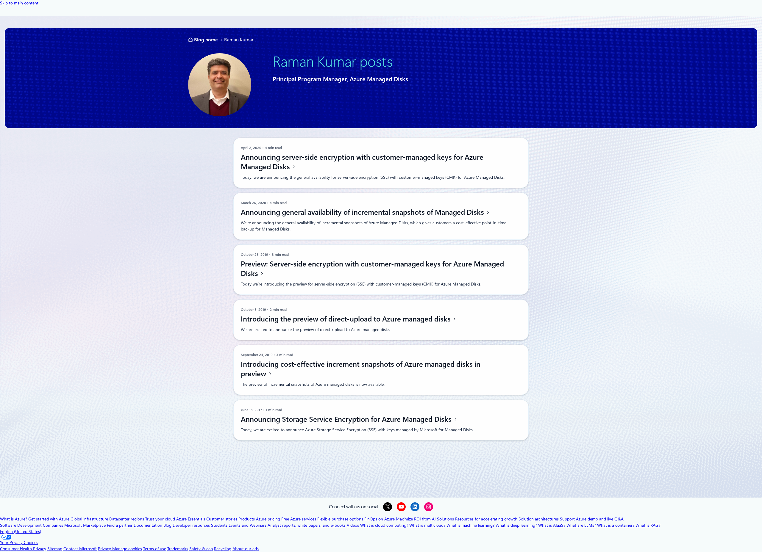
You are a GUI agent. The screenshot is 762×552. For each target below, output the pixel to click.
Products (246, 519)
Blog (167, 525)
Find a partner (119, 525)
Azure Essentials (190, 519)
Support (567, 519)
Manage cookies (127, 548)
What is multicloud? (427, 525)
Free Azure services (298, 519)
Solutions (445, 519)
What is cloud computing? (384, 525)
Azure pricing (268, 519)
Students (219, 525)
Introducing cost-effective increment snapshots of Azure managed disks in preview (360, 369)
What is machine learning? (470, 525)
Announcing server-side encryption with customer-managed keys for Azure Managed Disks (362, 162)
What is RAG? (647, 525)
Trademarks (177, 548)
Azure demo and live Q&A (600, 519)
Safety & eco (201, 548)
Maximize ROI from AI (416, 519)
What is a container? (615, 525)
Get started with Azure (48, 519)
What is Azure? (13, 519)
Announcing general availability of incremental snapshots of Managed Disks (363, 212)
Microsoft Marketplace (85, 525)
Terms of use (154, 548)
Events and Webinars (247, 525)
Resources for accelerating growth (486, 519)
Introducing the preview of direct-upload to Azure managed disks (346, 319)
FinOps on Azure (379, 519)
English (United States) (20, 531)
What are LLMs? (581, 525)
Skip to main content (19, 3)
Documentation (148, 525)
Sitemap (54, 548)
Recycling (222, 548)
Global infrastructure (89, 519)
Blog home (206, 40)
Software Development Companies (31, 525)
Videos (353, 525)
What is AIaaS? (551, 525)
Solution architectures (539, 519)
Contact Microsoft (80, 548)
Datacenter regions (126, 519)
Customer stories (221, 519)
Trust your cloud (160, 519)
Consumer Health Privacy (23, 548)
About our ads (245, 548)
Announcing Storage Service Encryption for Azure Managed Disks (347, 419)
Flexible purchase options (340, 519)
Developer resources (191, 525)
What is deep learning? (516, 525)
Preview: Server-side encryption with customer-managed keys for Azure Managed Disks (372, 269)
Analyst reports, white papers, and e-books (307, 525)
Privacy (105, 548)
